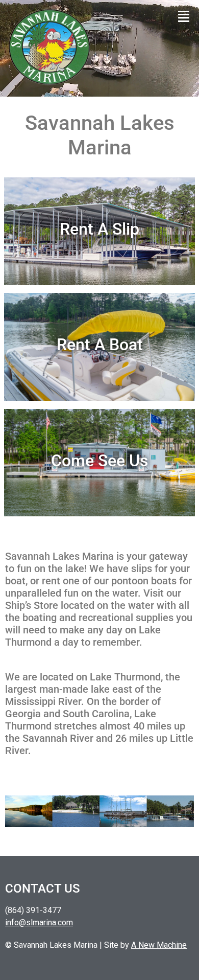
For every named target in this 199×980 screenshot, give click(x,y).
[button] (184, 16)
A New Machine (159, 945)
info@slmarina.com (39, 922)
